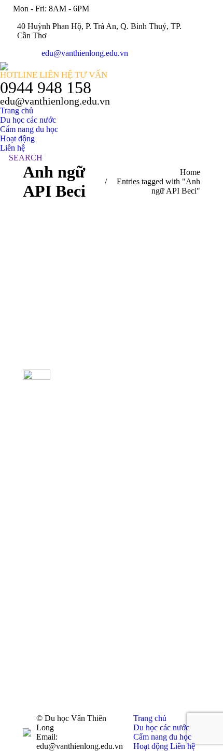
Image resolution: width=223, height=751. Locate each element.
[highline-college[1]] (136, 494)
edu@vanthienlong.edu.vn (84, 53)
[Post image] (83, 380)
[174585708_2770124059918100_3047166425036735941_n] (136, 467)
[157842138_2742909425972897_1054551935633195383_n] (136, 549)
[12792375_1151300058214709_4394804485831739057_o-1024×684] (136, 603)
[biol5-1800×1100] (136, 440)
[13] (136, 576)
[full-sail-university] (136, 685)
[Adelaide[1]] (136, 522)
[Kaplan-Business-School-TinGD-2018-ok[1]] (136, 386)
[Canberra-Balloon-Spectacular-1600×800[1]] (136, 657)
